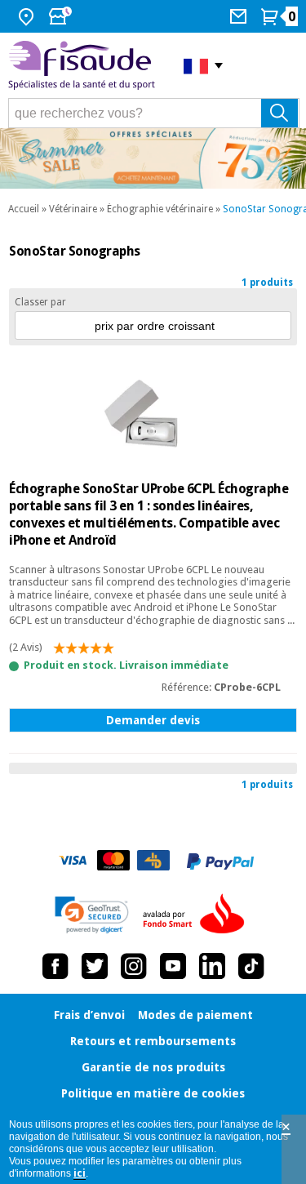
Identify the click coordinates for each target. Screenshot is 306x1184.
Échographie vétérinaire (160, 209)
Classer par (40, 302)
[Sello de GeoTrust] (92, 915)
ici (79, 1173)
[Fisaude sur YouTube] (173, 966)
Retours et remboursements (153, 1041)
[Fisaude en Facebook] (55, 966)
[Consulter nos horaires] (62, 16)
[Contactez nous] (240, 16)
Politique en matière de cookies (153, 1093)
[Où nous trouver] (28, 16)
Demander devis (153, 720)
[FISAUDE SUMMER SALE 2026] (153, 158)
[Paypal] (220, 861)
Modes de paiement (195, 1015)
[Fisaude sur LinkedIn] (212, 966)
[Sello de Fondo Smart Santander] (197, 914)
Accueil (23, 209)
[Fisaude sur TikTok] (251, 966)
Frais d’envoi (89, 1015)
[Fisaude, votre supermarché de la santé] (83, 66)
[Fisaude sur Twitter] (95, 966)
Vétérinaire (73, 209)
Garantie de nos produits (153, 1067)
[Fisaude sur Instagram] (134, 966)
